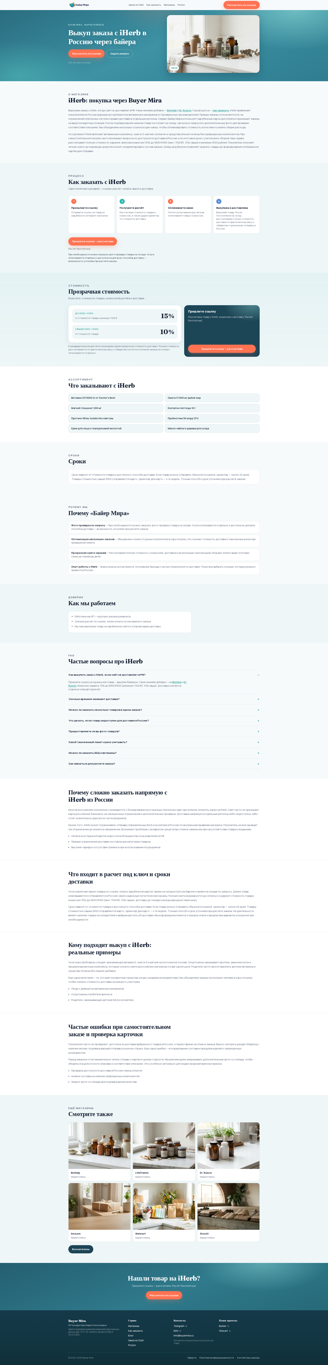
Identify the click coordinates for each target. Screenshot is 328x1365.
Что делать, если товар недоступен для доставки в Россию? (109, 720)
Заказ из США (136, 4)
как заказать (221, 110)
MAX (176, 1330)
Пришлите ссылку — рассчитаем (92, 241)
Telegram (179, 1326)
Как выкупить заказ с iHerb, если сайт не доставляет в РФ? (107, 675)
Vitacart (223, 1330)
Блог (131, 1335)
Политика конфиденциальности (216, 1357)
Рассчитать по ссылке (241, 5)
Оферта (191, 1357)
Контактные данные (248, 1357)
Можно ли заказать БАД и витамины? (93, 753)
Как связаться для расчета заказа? (92, 763)
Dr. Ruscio (185, 110)
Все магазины (81, 1249)
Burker (222, 1326)
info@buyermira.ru (184, 1335)
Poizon (181, 4)
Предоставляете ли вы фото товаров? (94, 731)
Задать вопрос (119, 53)
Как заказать (153, 4)
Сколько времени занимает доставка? (94, 699)
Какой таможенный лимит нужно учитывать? (98, 742)
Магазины (169, 4)
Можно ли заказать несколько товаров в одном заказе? (105, 710)
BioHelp (172, 110)
